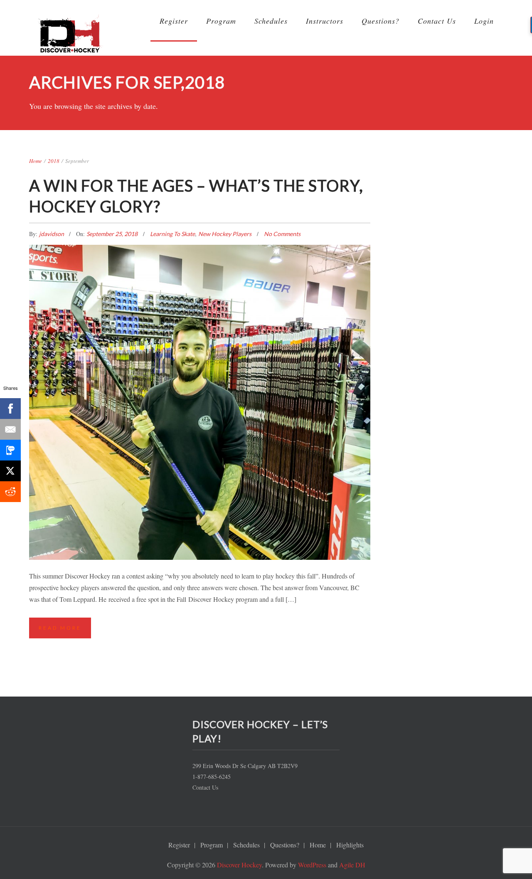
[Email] (10, 429)
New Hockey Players (224, 233)
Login (484, 21)
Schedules (271, 21)
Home (35, 161)
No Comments (282, 233)
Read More (60, 628)
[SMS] (10, 450)
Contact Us (437, 21)
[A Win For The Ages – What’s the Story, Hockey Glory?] (199, 348)
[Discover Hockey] (70, 37)
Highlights (350, 844)
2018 (53, 161)
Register (174, 21)
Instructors (324, 21)
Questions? (380, 21)
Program (221, 21)
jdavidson (52, 233)
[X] (10, 470)
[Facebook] (10, 408)
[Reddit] (10, 491)
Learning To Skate (172, 233)
